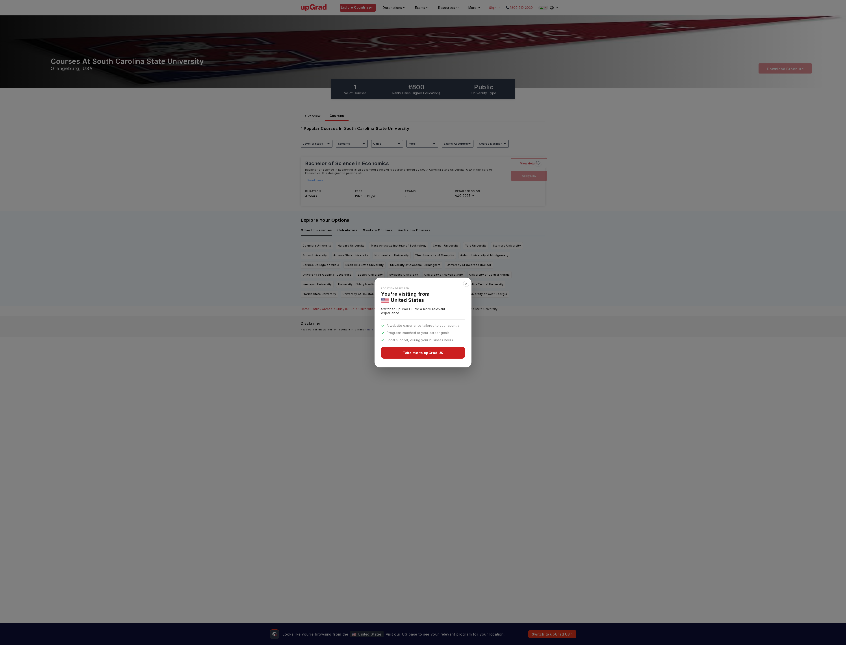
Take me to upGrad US (423, 353)
